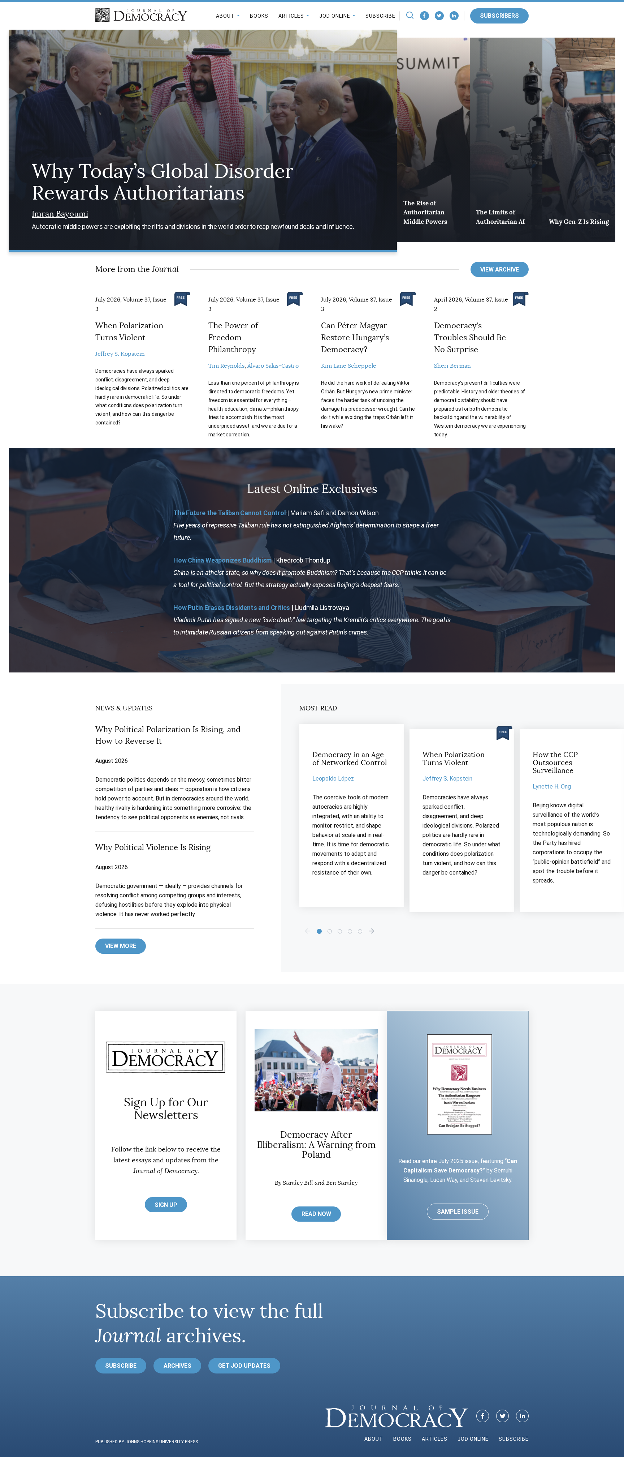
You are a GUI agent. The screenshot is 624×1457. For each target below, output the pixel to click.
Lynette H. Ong (552, 786)
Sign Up (166, 1204)
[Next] (371, 931)
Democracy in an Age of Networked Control (349, 758)
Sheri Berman (452, 365)
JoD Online (334, 16)
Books (259, 16)
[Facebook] (424, 15)
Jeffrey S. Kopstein (120, 354)
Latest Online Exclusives (312, 489)
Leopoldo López (333, 778)
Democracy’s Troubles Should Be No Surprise (470, 337)
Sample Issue (457, 1211)
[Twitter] (439, 15)
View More (120, 946)
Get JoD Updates (244, 1365)
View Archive (499, 269)
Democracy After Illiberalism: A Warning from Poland (316, 1144)
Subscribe (380, 16)
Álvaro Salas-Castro (273, 365)
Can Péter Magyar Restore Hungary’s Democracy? (355, 337)
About (225, 16)
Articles (291, 16)
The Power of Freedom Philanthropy (233, 337)
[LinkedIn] (454, 15)
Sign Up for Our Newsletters (166, 1108)
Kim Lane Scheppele (348, 365)
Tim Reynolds (226, 365)
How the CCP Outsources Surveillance (555, 762)
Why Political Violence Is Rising (153, 847)
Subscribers (499, 15)
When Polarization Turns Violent (453, 758)
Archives (177, 1365)
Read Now (316, 1213)
